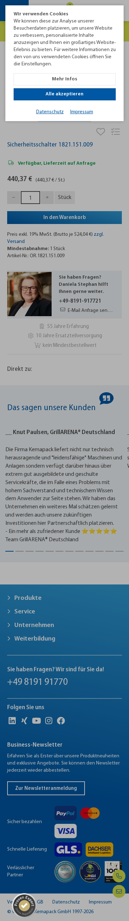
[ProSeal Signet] (24, 905)
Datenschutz (50, 112)
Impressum (81, 112)
